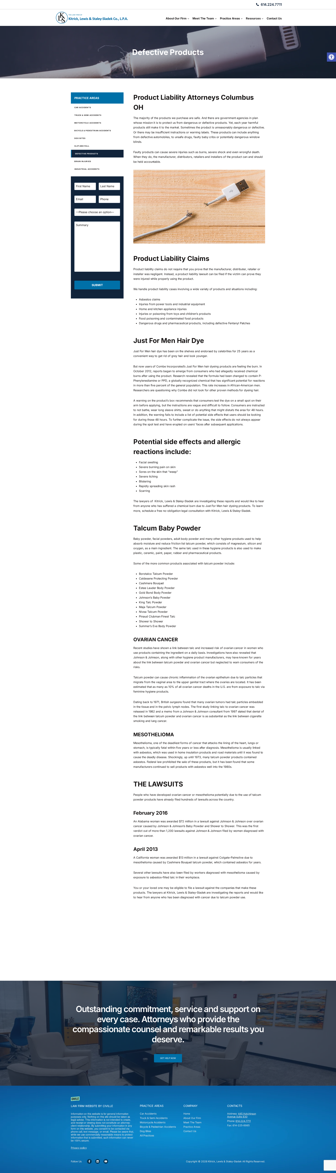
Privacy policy (79, 1147)
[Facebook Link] (89, 1161)
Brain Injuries (82, 161)
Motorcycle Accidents (87, 123)
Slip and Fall (81, 146)
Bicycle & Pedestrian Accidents (92, 130)
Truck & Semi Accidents (88, 115)
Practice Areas (86, 98)
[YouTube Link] (105, 1161)
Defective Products (86, 154)
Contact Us (274, 18)
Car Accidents (82, 107)
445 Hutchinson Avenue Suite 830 (241, 1115)
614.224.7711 (271, 4)
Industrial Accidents (87, 169)
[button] (331, 57)
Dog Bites (80, 138)
